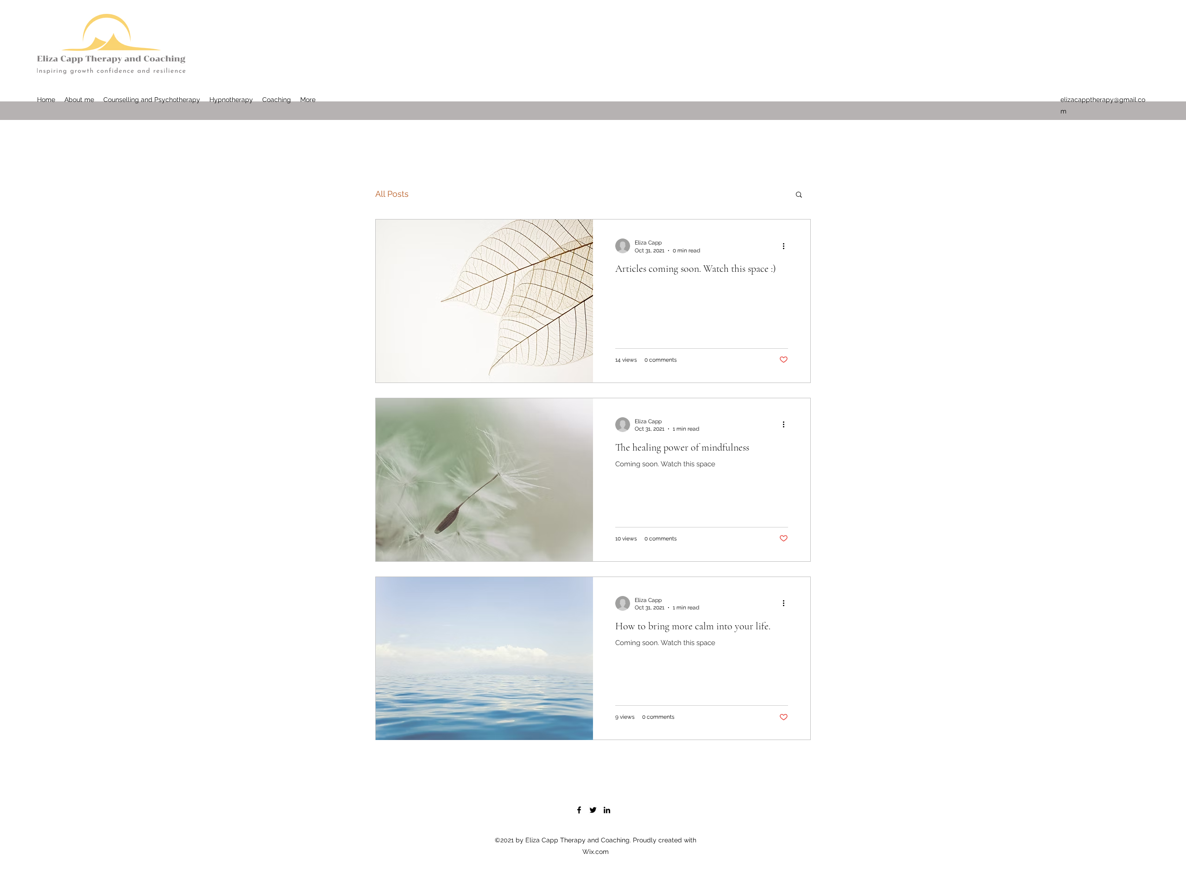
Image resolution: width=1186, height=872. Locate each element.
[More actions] (786, 245)
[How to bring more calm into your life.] (484, 658)
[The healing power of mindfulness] (484, 479)
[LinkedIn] (607, 810)
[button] (799, 195)
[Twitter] (593, 810)
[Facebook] (579, 810)
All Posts (392, 194)
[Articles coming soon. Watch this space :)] (484, 301)
